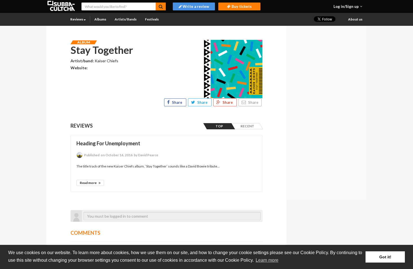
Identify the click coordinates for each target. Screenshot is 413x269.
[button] (348, 6)
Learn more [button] (267, 260)
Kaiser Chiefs (106, 60)
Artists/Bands (126, 19)
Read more (88, 183)
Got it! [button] (385, 257)
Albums (100, 19)
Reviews (77, 19)
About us (355, 19)
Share (177, 102)
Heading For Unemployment (108, 143)
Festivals (152, 19)
